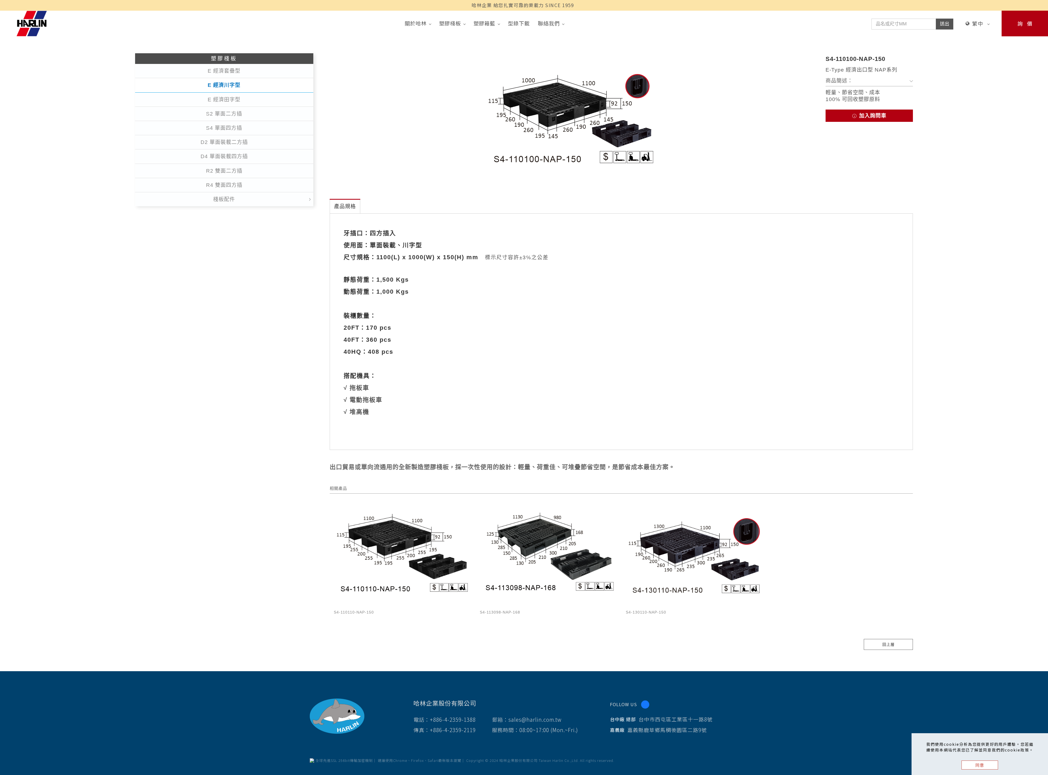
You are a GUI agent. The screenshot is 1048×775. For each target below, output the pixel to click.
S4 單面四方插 (224, 128)
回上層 (888, 644)
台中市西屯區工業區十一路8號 (676, 719)
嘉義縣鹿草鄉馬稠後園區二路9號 (667, 729)
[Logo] (31, 23)
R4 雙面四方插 (224, 185)
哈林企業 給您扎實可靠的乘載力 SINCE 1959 (523, 5)
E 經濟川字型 (224, 85)
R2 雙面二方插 (224, 171)
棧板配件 (224, 199)
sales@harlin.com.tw (535, 719)
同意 (979, 765)
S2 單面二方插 (224, 114)
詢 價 (1024, 23)
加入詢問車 (872, 116)
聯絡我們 (549, 23)
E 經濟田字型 (224, 99)
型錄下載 (519, 23)
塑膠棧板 (450, 23)
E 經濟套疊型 (224, 71)
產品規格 (345, 206)
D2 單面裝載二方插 (224, 142)
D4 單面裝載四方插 (224, 156)
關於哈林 (416, 23)
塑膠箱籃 (484, 23)
